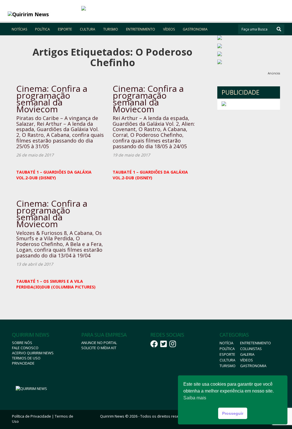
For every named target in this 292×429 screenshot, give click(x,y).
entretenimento (255, 342)
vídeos (246, 360)
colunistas (251, 348)
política (227, 348)
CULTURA (87, 29)
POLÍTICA (42, 29)
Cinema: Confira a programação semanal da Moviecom (51, 99)
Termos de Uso (26, 358)
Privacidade (23, 363)
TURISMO (110, 29)
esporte (227, 354)
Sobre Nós (22, 342)
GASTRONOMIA (195, 29)
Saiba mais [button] (194, 397)
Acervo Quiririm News (33, 352)
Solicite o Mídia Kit (98, 347)
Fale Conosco (25, 347)
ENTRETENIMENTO (140, 29)
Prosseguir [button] (232, 413)
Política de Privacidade (31, 416)
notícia (226, 342)
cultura (227, 360)
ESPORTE (65, 29)
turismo (228, 365)
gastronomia (253, 365)
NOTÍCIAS (19, 29)
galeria (247, 354)
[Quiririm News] (42, 14)
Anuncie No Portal (99, 342)
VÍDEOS (169, 29)
